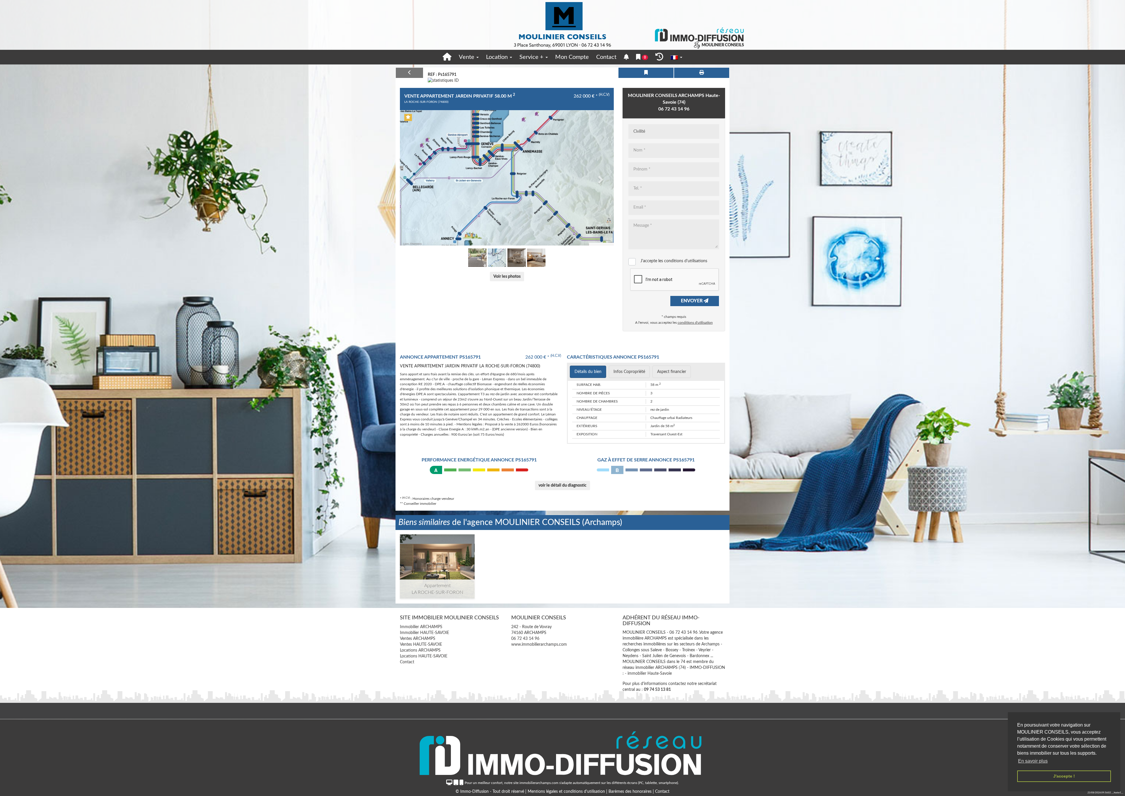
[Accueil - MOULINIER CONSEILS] (562, 25)
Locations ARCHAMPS (420, 650)
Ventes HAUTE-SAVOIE (421, 644)
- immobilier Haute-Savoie (648, 674)
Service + (532, 57)
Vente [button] (467, 57)
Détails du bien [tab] (588, 372)
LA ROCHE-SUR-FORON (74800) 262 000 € (437, 561)
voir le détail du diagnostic (562, 485)
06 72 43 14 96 (673, 109)
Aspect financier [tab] (671, 372)
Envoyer (692, 301)
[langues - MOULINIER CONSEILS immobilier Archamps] (676, 57)
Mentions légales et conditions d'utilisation (567, 792)
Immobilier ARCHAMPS (421, 627)
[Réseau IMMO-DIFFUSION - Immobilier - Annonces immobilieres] (562, 751)
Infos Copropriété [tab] (629, 372)
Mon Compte (572, 57)
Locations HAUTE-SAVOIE (423, 656)
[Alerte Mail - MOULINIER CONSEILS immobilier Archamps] (626, 57)
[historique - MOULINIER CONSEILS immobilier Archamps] (659, 57)
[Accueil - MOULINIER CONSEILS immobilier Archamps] (447, 57)
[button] (412, 178)
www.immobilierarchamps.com (539, 644)
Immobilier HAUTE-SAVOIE (424, 633)
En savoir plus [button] (1033, 760)
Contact (606, 57)
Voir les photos (507, 277)
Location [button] (497, 57)
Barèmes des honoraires (630, 792)
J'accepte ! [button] (1064, 776)
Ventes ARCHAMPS (417, 639)
